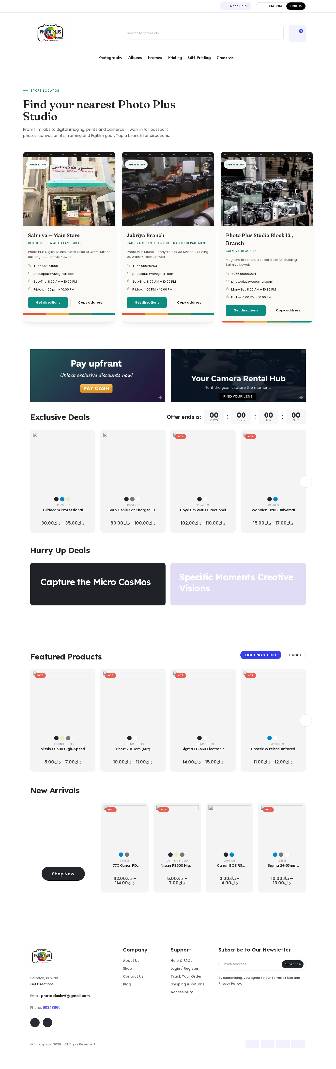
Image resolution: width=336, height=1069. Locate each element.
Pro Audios (203, 505)
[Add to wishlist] (85, 451)
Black (56, 499)
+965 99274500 (45, 266)
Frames (155, 58)
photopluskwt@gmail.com (54, 273)
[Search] (276, 33)
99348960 (52, 1007)
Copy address (90, 302)
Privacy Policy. (230, 983)
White (138, 499)
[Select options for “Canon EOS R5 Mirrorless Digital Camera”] (243, 813)
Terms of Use (282, 977)
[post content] (63, 462)
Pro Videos (63, 505)
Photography (110, 58)
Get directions (48, 302)
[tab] (260, 655)
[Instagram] (47, 1022)
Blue (62, 499)
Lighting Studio (63, 744)
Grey (132, 499)
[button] (306, 481)
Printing (175, 58)
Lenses (124, 861)
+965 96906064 (243, 273)
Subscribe (293, 964)
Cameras (225, 58)
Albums (135, 58)
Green (68, 499)
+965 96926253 (144, 266)
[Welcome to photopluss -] (51, 33)
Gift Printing (199, 58)
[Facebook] (35, 1022)
